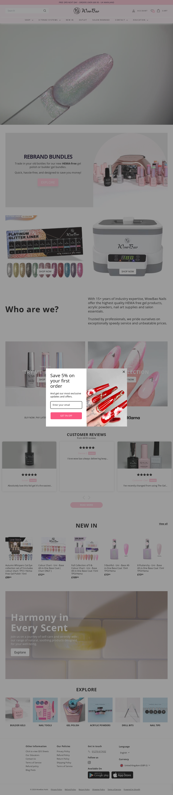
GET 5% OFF (66, 415)
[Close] (124, 371)
